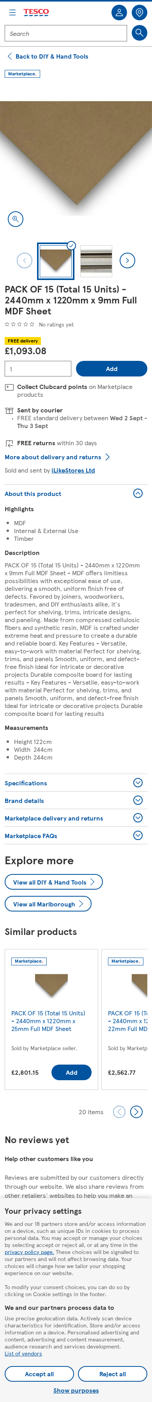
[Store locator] (139, 12)
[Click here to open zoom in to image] (15, 219)
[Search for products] (139, 33)
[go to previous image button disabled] (24, 260)
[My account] (119, 12)
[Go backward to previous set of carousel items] (119, 1112)
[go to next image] (127, 260)
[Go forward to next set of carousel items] (136, 1112)
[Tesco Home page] (36, 12)
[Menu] (12, 12)
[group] (51, 1021)
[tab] (55, 261)
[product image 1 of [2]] (76, 158)
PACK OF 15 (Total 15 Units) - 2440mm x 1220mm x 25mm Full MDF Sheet (48, 1020)
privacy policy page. (29, 1252)
